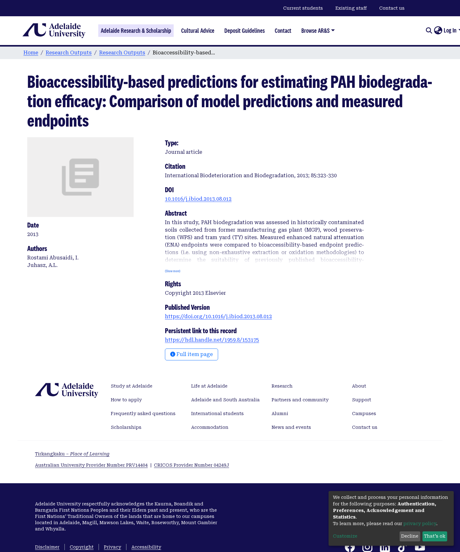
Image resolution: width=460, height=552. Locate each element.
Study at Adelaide (131, 386)
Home (30, 53)
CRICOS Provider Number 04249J (191, 465)
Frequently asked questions (143, 413)
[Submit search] (429, 30)
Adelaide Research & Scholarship (136, 30)
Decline (409, 536)
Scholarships (126, 427)
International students (217, 413)
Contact (283, 30)
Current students (303, 8)
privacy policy (419, 523)
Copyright (82, 546)
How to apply (126, 399)
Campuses (364, 413)
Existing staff (351, 8)
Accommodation (209, 427)
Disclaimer (47, 546)
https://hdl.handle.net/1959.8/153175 (212, 340)
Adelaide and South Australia (225, 399)
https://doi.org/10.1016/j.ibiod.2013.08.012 (218, 316)
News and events (291, 427)
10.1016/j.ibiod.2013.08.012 (198, 199)
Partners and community (300, 399)
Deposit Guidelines (244, 30)
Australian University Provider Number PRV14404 (91, 465)
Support (361, 399)
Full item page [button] (194, 354)
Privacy (112, 546)
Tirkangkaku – (72, 453)
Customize (345, 536)
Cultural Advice (197, 30)
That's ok (434, 536)
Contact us (392, 8)
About (359, 386)
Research (282, 386)
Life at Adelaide (209, 386)
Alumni (280, 413)
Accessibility (146, 546)
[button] (438, 30)
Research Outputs (69, 53)
